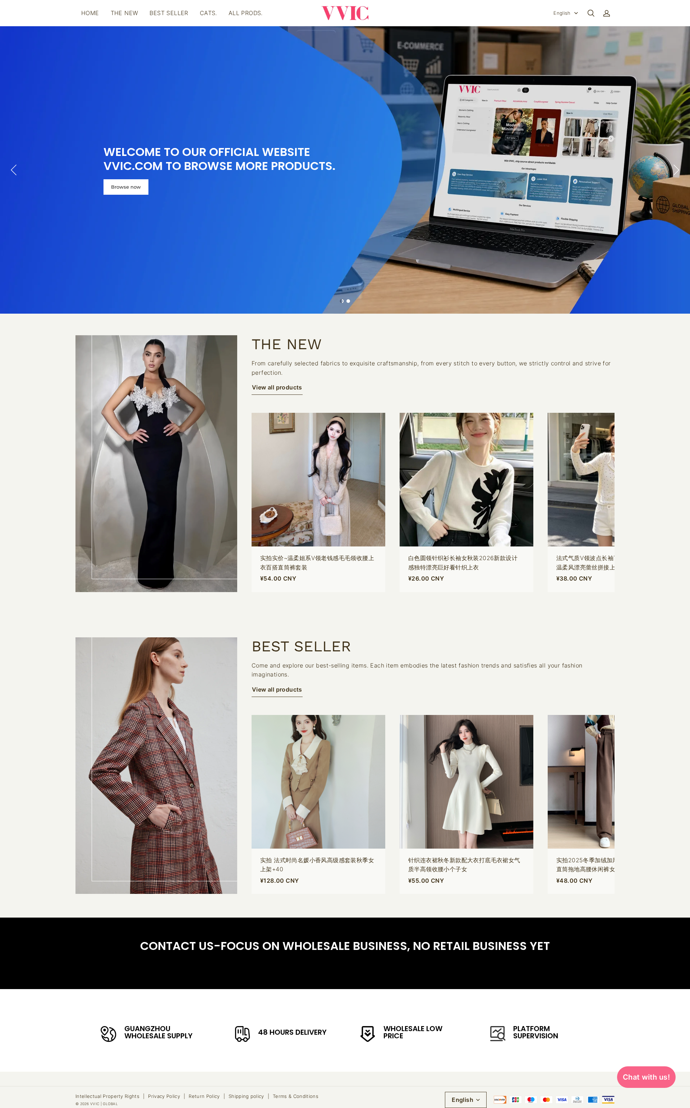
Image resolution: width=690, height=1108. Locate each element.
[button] (591, 13)
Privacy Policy (164, 1096)
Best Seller (169, 13)
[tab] (342, 301)
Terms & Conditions (295, 1096)
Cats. (208, 13)
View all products (277, 387)
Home (90, 13)
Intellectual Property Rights (107, 1096)
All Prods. (246, 13)
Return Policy (204, 1096)
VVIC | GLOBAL (104, 1104)
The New (124, 13)
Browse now (126, 187)
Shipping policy (246, 1096)
